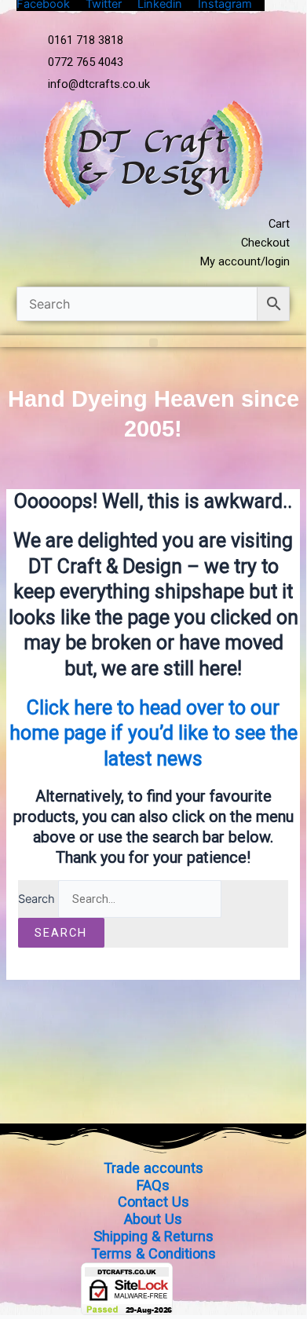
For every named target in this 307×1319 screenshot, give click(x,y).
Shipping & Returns (153, 1236)
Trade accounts (153, 1168)
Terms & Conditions (153, 1253)
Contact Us (153, 1201)
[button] (153, 342)
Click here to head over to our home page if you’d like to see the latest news (153, 733)
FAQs (153, 1185)
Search (36, 899)
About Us (153, 1219)
